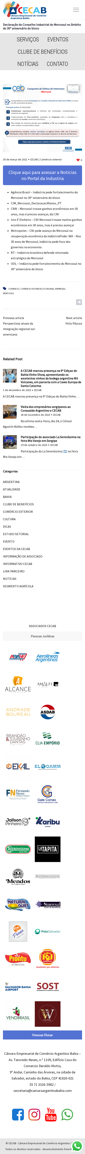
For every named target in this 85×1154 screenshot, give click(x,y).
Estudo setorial (16, 534)
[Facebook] (18, 1114)
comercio (13, 288)
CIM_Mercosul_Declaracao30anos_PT (36, 203)
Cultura (9, 519)
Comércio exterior (51, 159)
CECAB (34, 159)
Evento (8, 541)
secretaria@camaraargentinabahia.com (42, 1090)
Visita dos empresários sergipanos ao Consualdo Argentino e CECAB (46, 408)
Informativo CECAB (17, 564)
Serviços (28, 39)
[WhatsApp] (67, 1114)
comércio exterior (31, 288)
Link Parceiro (14, 571)
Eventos (57, 39)
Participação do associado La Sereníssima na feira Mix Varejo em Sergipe (50, 439)
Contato (57, 63)
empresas (60, 288)
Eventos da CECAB (16, 549)
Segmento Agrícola (18, 586)
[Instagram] (34, 1114)
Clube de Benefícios (42, 51)
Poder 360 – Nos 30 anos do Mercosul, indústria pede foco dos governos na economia (46, 241)
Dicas (7, 526)
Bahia (7, 497)
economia (48, 288)
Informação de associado (22, 556)
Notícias (27, 63)
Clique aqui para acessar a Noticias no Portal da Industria (42, 175)
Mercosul (8, 293)
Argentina (11, 482)
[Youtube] (51, 1114)
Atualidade (11, 489)
